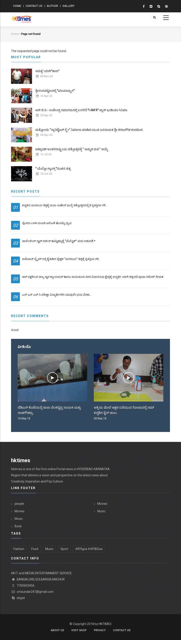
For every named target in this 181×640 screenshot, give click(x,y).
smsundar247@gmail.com (35, 591)
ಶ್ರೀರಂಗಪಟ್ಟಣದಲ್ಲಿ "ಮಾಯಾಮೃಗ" (55, 90)
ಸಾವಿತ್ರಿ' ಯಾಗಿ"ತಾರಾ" (47, 71)
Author (52, 6)
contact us (121, 630)
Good (15, 330)
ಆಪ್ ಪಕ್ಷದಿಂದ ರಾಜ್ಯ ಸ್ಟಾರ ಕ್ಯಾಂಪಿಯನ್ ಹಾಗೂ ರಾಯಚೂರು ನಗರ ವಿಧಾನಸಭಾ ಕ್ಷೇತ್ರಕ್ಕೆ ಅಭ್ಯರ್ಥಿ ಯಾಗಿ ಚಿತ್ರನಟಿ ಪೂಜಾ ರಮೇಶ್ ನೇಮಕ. (93, 276)
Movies (20, 511)
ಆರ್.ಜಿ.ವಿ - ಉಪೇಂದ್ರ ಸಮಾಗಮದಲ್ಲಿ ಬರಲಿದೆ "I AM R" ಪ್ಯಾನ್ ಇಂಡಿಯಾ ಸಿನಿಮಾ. (81, 110)
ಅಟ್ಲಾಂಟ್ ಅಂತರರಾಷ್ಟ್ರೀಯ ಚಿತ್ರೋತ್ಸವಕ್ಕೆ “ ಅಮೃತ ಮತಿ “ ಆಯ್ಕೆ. (72, 149)
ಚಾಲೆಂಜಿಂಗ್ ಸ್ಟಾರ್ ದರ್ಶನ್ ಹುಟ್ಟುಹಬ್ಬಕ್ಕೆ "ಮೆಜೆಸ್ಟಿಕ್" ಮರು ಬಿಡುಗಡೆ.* (58, 241)
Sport (64, 549)
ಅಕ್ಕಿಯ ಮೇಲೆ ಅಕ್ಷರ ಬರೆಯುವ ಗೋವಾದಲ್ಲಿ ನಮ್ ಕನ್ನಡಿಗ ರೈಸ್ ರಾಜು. (124, 410)
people (19, 503)
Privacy (100, 630)
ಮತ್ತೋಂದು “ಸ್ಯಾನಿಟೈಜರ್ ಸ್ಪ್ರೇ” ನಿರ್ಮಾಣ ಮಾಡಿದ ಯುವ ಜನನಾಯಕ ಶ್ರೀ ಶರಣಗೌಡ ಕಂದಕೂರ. (89, 129)
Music (19, 518)
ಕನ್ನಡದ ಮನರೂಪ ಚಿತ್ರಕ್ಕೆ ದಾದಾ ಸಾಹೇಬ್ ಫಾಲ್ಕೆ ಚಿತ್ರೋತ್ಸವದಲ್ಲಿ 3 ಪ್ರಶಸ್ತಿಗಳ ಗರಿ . (64, 205)
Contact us (34, 6)
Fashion (18, 549)
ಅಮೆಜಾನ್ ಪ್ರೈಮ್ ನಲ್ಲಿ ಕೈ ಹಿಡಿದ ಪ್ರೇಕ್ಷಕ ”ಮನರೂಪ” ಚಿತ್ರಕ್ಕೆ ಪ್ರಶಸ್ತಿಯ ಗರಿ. (61, 259)
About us (57, 630)
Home (17, 6)
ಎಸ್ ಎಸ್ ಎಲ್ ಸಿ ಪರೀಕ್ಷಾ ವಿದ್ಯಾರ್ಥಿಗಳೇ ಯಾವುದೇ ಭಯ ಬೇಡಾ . (56, 294)
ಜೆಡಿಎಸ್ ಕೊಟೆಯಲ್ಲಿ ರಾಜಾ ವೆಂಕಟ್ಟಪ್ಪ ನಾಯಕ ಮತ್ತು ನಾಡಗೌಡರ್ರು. (49, 410)
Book (18, 526)
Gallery (68, 6)
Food (34, 549)
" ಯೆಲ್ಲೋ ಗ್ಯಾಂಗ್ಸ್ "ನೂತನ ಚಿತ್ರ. (53, 168)
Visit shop (79, 630)
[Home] (21, 17)
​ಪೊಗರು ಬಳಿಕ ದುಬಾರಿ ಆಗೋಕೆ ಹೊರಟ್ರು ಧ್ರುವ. (47, 223)
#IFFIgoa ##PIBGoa (88, 549)
